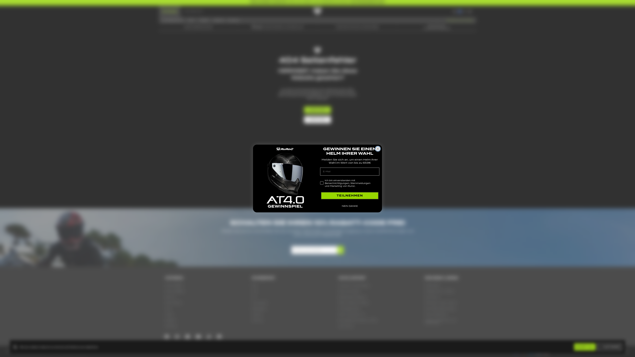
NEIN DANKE (350, 206)
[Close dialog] (377, 148)
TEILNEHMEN (350, 196)
